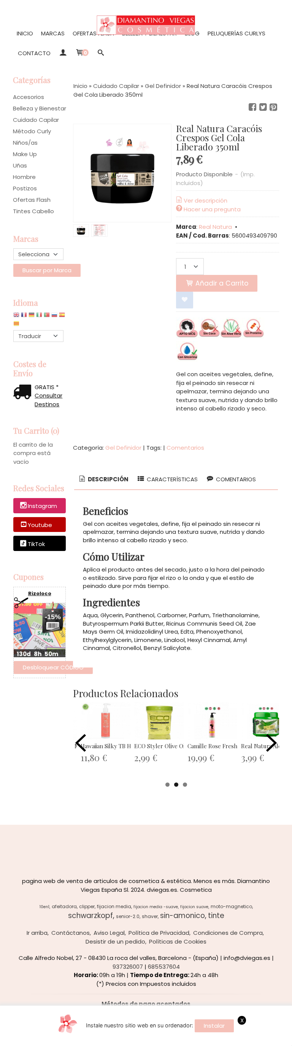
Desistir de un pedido (115, 941)
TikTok (36, 544)
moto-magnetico (231, 906)
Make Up (25, 154)
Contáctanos (70, 933)
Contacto (34, 53)
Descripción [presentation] (108, 479)
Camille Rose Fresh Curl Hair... (226, 746)
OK (208, 1039)
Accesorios (28, 97)
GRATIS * (47, 387)
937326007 (128, 967)
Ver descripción (205, 200)
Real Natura (215, 227)
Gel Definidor (123, 448)
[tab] (103, 480)
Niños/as (25, 143)
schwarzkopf (90, 915)
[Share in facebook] (252, 107)
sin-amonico (182, 915)
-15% (53, 617)
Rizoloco (39, 593)
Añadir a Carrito (221, 283)
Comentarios (185, 448)
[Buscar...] (101, 53)
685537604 (164, 967)
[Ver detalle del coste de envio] (24, 392)
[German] (32, 316)
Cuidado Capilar (36, 120)
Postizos (25, 188)
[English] (16, 316)
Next (271, 742)
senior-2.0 (128, 916)
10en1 (44, 907)
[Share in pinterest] (273, 107)
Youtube (40, 525)
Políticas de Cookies (177, 941)
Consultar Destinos (48, 399)
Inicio (25, 33)
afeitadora (64, 906)
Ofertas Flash (93, 33)
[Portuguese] (47, 316)
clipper (87, 906)
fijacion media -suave (155, 907)
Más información (240, 1039)
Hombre (24, 177)
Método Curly (32, 131)
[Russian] (54, 316)
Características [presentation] (171, 479)
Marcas (53, 33)
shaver (150, 916)
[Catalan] (17, 325)
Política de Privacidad (159, 933)
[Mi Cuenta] (63, 53)
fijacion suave (194, 907)
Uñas (20, 165)
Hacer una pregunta (212, 209)
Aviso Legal (109, 933)
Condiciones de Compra (228, 933)
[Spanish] (62, 316)
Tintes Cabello (33, 211)
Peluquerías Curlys (236, 33)
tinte (216, 915)
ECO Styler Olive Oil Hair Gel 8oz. (177, 746)
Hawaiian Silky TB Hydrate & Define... (129, 746)
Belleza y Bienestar (39, 108)
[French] (24, 316)
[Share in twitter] (263, 107)
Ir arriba (37, 933)
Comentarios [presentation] (235, 479)
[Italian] (39, 316)
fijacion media (114, 906)
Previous (80, 742)
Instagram (42, 506)
